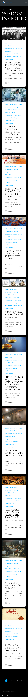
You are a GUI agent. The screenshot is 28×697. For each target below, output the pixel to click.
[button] (26, 3)
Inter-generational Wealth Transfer (13, 54)
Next (21, 680)
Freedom (14, 297)
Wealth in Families (16, 56)
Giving (13, 112)
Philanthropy (8, 56)
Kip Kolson (11, 149)
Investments (8, 118)
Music (12, 501)
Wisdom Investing (9, 59)
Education (7, 107)
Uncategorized (8, 305)
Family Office (8, 51)
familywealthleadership (14, 83)
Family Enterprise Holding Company (13, 48)
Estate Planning (8, 45)
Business (7, 43)
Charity (20, 104)
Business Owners (14, 43)
